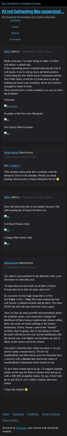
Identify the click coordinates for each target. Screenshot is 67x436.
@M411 (14, 165)
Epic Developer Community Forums (21, 3)
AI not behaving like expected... (33, 11)
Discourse (21, 427)
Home (6, 414)
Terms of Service (51, 414)
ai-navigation (15, 20)
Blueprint (15, 33)
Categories (18, 414)
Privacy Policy (10, 420)
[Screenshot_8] (12, 106)
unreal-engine (15, 39)
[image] (8, 120)
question (15, 26)
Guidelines (33, 414)
